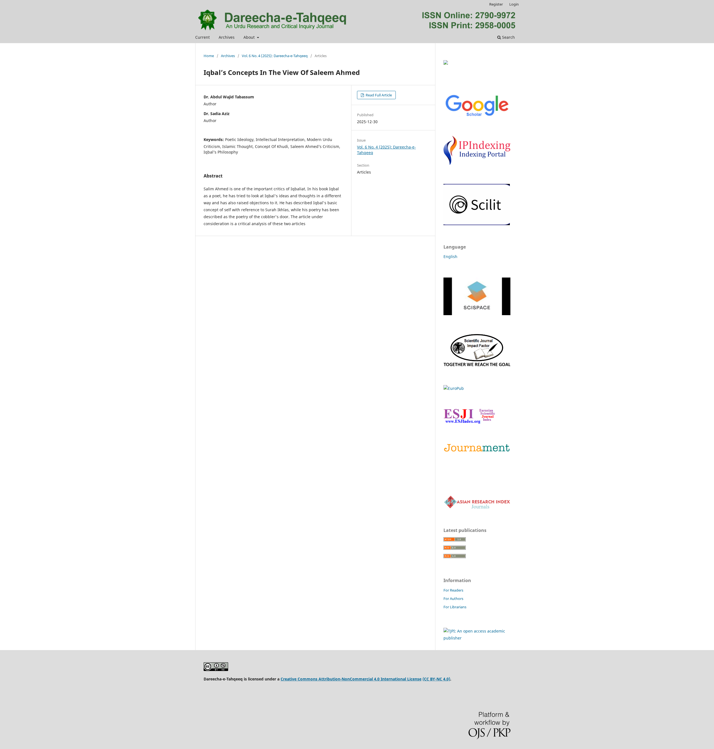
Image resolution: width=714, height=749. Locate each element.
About (249, 37)
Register (496, 4)
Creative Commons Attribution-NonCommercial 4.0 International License (351, 679)
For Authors (453, 598)
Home (209, 55)
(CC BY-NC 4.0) (436, 679)
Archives (227, 37)
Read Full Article (378, 95)
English (450, 256)
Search (508, 37)
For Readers (453, 590)
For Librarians (454, 606)
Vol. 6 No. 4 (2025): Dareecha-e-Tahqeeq (275, 55)
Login (514, 4)
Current (202, 37)
